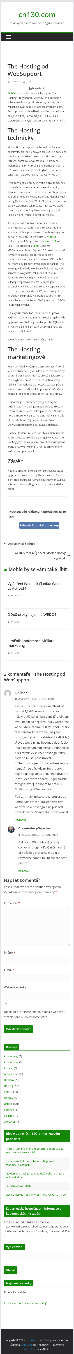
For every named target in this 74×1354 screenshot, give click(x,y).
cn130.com (37, 14)
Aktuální (8, 1068)
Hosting (8, 1086)
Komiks (8, 1092)
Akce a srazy (11, 1062)
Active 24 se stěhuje (21, 544)
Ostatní (8, 1103)
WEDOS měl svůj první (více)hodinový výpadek (40, 555)
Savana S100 (49, 241)
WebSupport (15, 93)
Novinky (13, 58)
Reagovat (20, 819)
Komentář (12, 903)
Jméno (9, 952)
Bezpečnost (11, 1074)
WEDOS (51, 236)
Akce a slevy (11, 1056)
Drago (29, 81)
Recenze (9, 1109)
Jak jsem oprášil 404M (18, 1186)
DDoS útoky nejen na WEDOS (32, 614)
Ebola (36, 245)
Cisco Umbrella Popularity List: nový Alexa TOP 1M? (36, 1194)
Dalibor (21, 692)
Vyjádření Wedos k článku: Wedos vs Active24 (35, 586)
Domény (9, 1080)
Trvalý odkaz (47, 698)
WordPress (10, 1121)
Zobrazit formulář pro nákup (39, 525)
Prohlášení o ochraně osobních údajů (25, 1303)
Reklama (9, 1115)
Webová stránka (15, 987)
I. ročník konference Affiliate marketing (31, 643)
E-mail (9, 970)
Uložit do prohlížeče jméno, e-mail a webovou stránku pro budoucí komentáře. (34, 1014)
